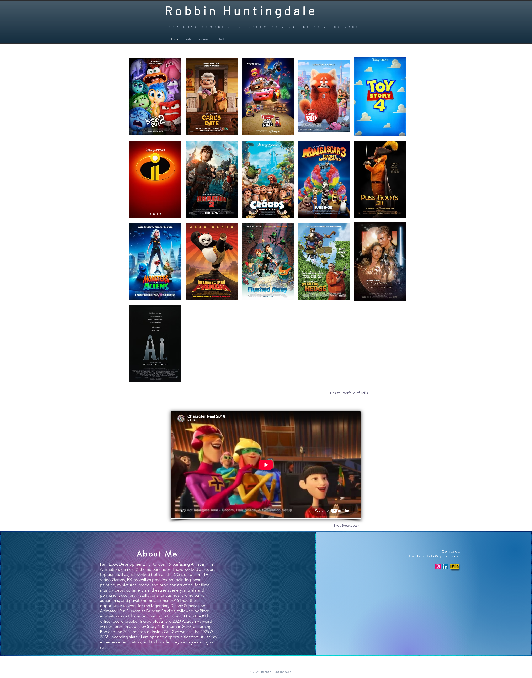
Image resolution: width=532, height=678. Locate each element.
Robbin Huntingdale (241, 10)
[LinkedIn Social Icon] (445, 566)
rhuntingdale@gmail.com (434, 556)
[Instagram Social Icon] (438, 566)
